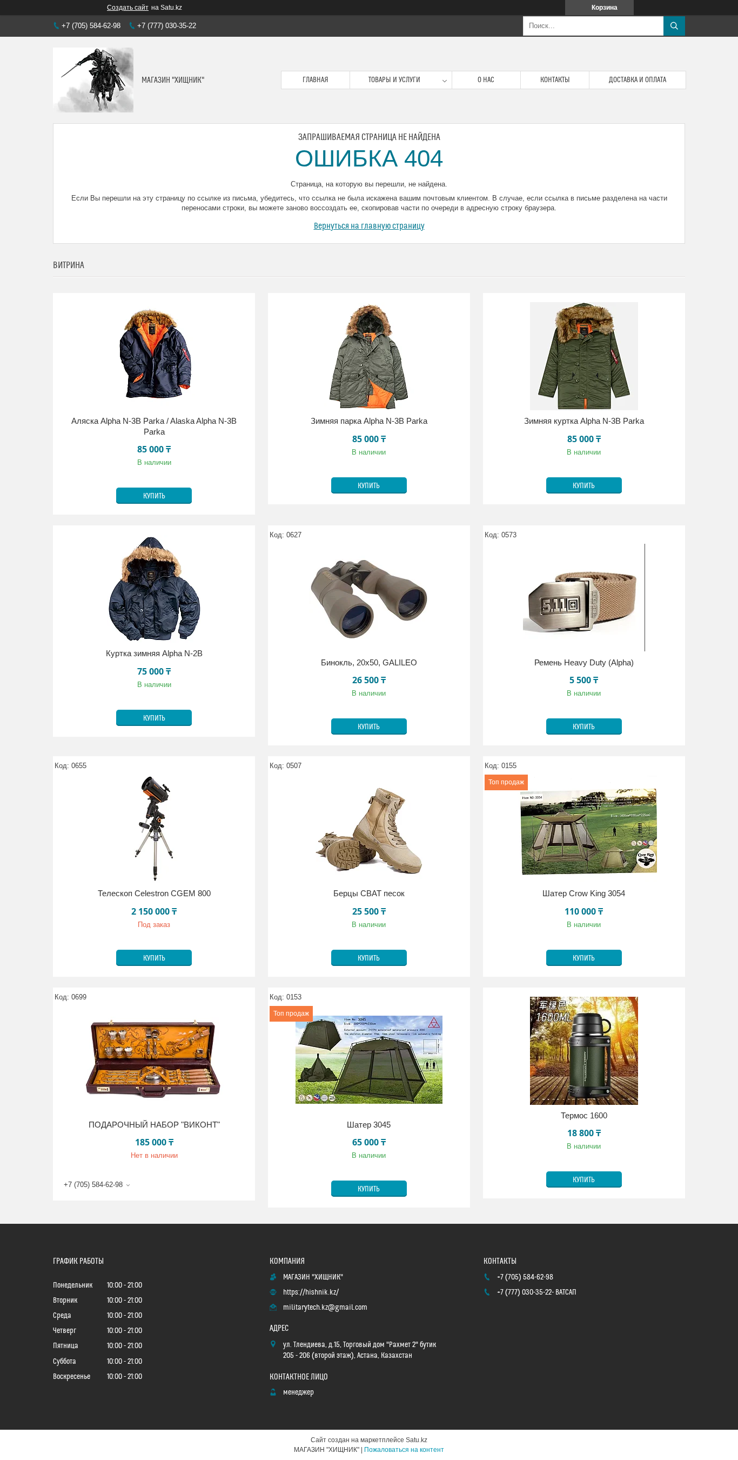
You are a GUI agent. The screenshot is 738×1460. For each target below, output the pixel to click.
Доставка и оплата (637, 80)
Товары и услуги (394, 80)
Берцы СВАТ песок (369, 893)
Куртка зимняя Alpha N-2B (154, 653)
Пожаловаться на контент (404, 1450)
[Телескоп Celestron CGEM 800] (154, 829)
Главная (315, 80)
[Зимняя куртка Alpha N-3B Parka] (584, 356)
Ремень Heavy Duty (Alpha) (584, 662)
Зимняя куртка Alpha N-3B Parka (584, 420)
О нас (486, 80)
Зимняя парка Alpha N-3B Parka (369, 420)
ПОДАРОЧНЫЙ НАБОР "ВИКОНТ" (154, 1124)
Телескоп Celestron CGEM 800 (154, 893)
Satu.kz (416, 1440)
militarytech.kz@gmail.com (325, 1307)
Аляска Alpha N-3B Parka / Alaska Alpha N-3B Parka (154, 426)
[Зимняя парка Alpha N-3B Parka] (369, 356)
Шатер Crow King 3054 (583, 893)
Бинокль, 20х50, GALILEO (369, 662)
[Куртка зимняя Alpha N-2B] (154, 589)
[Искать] (674, 26)
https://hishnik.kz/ (311, 1292)
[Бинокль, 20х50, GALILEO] (369, 598)
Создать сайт (128, 7)
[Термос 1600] (584, 1051)
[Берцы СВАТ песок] (369, 829)
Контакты (555, 80)
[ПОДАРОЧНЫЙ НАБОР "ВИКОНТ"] (154, 1060)
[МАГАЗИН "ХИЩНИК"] (93, 80)
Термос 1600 (584, 1115)
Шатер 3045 (369, 1124)
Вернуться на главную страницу (369, 226)
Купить (154, 496)
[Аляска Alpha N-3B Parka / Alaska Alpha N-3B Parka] (154, 356)
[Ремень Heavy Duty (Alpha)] (584, 598)
